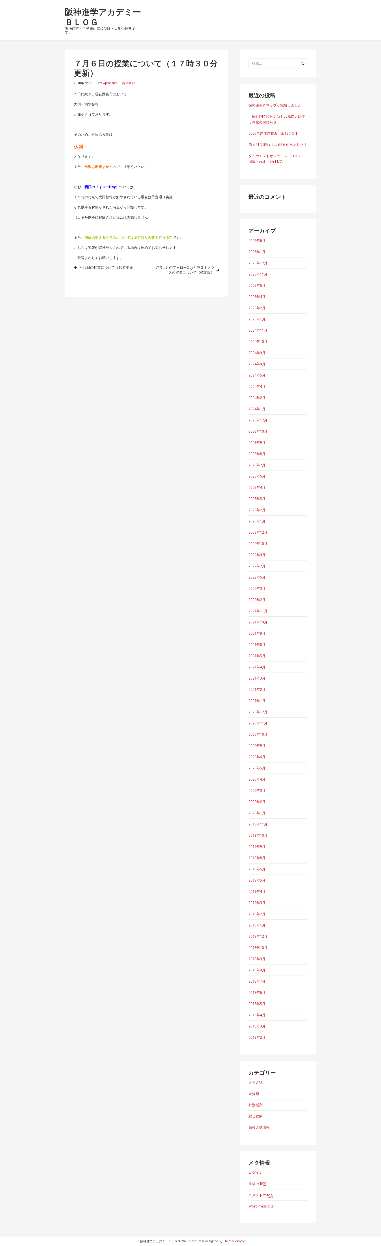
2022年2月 (256, 599)
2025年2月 (256, 307)
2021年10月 (257, 622)
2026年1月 (256, 251)
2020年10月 (257, 734)
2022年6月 (256, 577)
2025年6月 (256, 285)
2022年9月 (256, 554)
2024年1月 (256, 408)
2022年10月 (257, 543)
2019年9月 (256, 846)
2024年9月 (256, 352)
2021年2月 (256, 689)
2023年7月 (256, 465)
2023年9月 (256, 442)
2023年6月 (256, 476)
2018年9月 (256, 958)
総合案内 (128, 83)
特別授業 (255, 1105)
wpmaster (110, 83)
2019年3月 (256, 902)
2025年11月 (257, 274)
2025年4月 (256, 296)
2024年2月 (256, 397)
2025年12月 (257, 263)
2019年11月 (257, 824)
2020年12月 (257, 711)
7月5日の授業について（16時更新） (107, 267)
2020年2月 (256, 801)
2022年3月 (256, 588)
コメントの (260, 1195)
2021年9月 (256, 633)
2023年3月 (256, 498)
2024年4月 (256, 386)
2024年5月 (256, 375)
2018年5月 (256, 1003)
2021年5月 (256, 655)
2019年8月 (256, 857)
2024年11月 (257, 330)
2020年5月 (256, 768)
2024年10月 (257, 341)
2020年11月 (257, 723)
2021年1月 (256, 700)
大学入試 (255, 1082)
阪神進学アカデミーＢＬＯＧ (103, 17)
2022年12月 (257, 532)
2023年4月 (256, 487)
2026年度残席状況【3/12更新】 (273, 133)
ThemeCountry (234, 1241)
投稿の (257, 1183)
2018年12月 (257, 936)
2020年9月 (256, 745)
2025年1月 (256, 319)
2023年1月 (256, 521)
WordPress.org (260, 1206)
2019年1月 (256, 925)
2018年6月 (256, 992)
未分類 (253, 1093)
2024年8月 (256, 364)
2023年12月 (257, 420)
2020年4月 (256, 779)
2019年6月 (256, 869)
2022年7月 (256, 566)
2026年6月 (256, 240)
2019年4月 (256, 891)
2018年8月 (256, 970)
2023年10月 (257, 431)
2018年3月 (256, 1026)
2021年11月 (257, 610)
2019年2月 (256, 914)
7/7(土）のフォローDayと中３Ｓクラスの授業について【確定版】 (185, 270)
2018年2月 (256, 1037)
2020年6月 (256, 756)
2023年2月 (256, 509)
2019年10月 (257, 835)
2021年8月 (256, 644)
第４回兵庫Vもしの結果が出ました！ (277, 144)
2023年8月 (256, 453)
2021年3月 (256, 678)
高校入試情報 (259, 1127)
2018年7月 (256, 981)
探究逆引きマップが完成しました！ (276, 105)
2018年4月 (256, 1015)
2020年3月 (256, 790)
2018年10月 (257, 947)
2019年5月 (256, 880)
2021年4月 (256, 667)
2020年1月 (256, 812)
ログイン (255, 1172)
